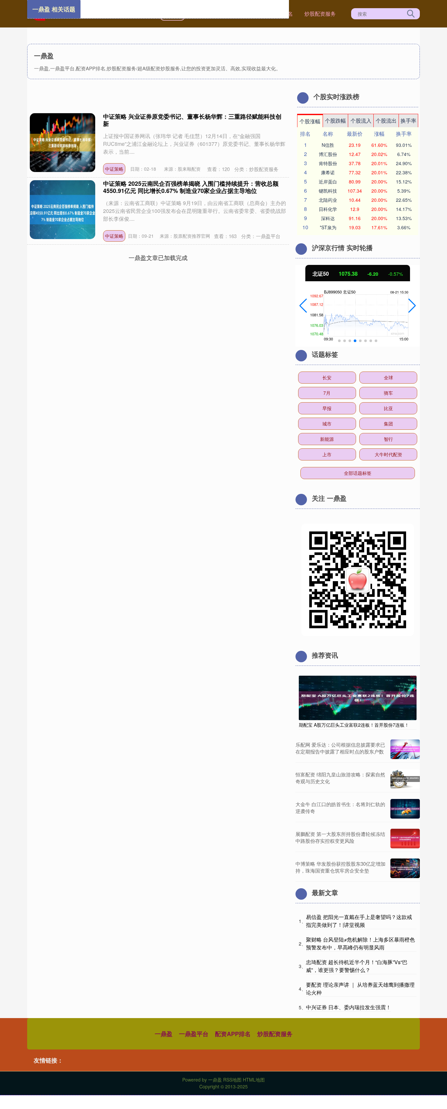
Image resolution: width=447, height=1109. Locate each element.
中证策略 (114, 168)
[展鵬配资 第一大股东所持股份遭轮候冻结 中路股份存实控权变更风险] (405, 838)
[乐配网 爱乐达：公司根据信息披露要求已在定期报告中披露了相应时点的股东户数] (405, 749)
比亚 (388, 408)
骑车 (388, 393)
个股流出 (386, 120)
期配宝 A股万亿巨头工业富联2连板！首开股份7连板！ (354, 724)
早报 (326, 408)
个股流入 (360, 120)
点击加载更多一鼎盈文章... (158, 257)
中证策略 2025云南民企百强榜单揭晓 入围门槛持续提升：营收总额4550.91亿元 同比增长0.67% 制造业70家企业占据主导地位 (190, 187)
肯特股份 (328, 163)
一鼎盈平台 (193, 1034)
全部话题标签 (357, 473)
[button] (303, 306)
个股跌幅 (335, 120)
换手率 (408, 120)
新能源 (327, 439)
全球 (388, 377)
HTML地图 (254, 1079)
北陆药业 (328, 200)
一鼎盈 (163, 1034)
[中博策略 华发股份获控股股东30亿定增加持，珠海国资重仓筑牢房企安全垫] (405, 868)
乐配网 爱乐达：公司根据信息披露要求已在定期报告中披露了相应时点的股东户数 (340, 748)
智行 (388, 439)
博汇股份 (328, 154)
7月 (327, 393)
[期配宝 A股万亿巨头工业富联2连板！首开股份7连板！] (358, 697)
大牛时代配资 (388, 454)
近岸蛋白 (328, 181)
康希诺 (328, 172)
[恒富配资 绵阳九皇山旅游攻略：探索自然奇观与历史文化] (405, 779)
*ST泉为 (328, 227)
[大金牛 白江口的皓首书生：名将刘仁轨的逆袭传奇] (405, 809)
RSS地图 (232, 1079)
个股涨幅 (309, 121)
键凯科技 (328, 190)
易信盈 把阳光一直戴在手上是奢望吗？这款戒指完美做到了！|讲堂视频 (359, 920)
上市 (326, 454)
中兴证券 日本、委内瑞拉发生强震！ (348, 1007)
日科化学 (328, 209)
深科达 (328, 218)
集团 (388, 423)
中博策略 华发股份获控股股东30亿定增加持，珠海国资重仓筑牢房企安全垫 (340, 867)
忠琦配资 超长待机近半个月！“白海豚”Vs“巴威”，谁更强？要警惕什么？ (356, 966)
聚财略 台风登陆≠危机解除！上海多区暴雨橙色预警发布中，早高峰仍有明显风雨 (360, 943)
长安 (326, 377)
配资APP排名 (233, 1034)
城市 (326, 423)
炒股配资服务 (320, 13)
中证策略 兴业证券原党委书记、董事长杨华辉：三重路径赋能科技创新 (192, 120)
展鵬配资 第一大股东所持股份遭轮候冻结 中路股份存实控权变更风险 (340, 837)
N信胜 (328, 145)
